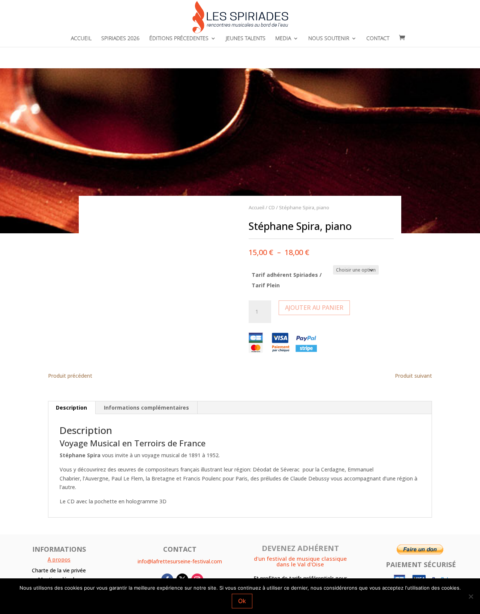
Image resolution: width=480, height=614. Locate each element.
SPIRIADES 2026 (120, 39)
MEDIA (283, 39)
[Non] (470, 596)
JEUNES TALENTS (246, 39)
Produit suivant (413, 375)
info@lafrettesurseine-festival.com (180, 561)
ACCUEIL (81, 39)
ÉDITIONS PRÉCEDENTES (178, 39)
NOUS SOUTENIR (328, 39)
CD (271, 207)
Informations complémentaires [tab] (146, 407)
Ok (242, 601)
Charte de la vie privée (59, 570)
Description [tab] (71, 407)
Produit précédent (70, 375)
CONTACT (377, 39)
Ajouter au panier (314, 307)
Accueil (256, 207)
